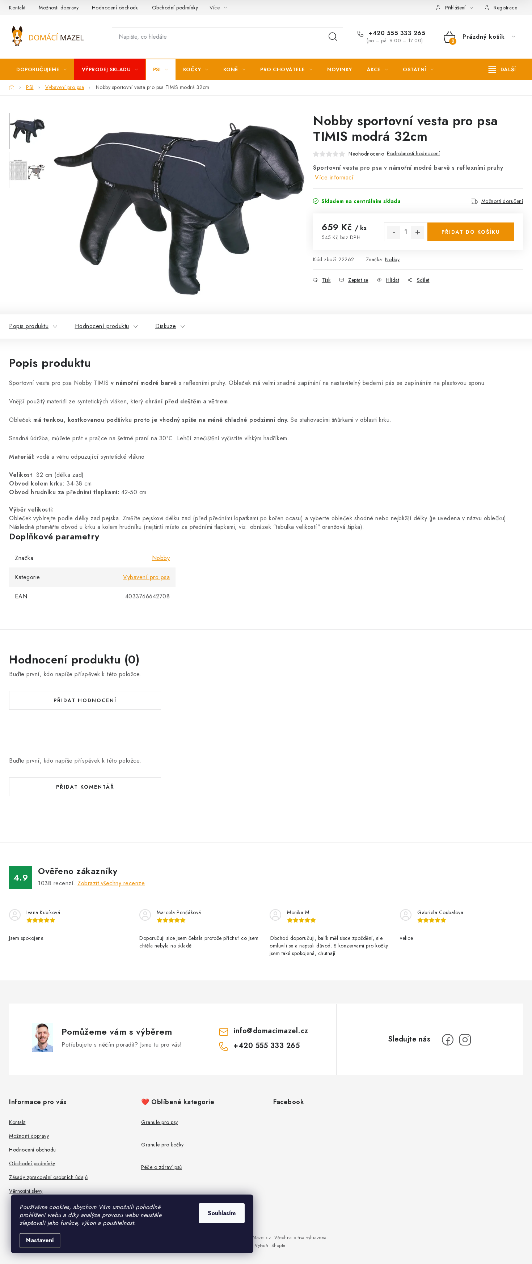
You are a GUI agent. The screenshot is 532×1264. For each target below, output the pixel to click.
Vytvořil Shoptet (271, 1245)
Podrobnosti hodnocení (413, 153)
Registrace (505, 7)
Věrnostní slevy (26, 1191)
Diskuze (165, 326)
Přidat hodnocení (85, 700)
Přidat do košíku (471, 232)
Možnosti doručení (502, 201)
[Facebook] (447, 1039)
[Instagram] (465, 1039)
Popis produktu (28, 326)
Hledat (333, 36)
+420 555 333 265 (396, 33)
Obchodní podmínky (175, 7)
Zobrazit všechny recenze (111, 883)
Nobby (392, 259)
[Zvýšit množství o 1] (417, 232)
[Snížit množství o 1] (393, 232)
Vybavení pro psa (146, 577)
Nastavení (40, 1240)
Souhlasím (222, 1213)
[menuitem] (41, 69)
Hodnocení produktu (102, 326)
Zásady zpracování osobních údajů (48, 1177)
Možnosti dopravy (59, 7)
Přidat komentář (85, 786)
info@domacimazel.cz (270, 1031)
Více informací (334, 177)
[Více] (502, 69)
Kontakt (17, 7)
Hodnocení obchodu (115, 7)
